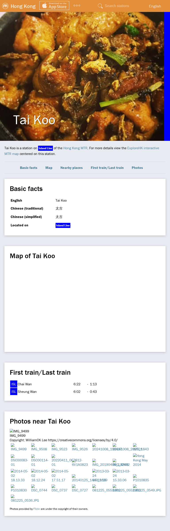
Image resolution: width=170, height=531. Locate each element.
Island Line (45, 148)
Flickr (36, 509)
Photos (137, 167)
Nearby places (71, 167)
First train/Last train (107, 167)
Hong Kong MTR (75, 148)
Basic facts (28, 167)
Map (48, 167)
